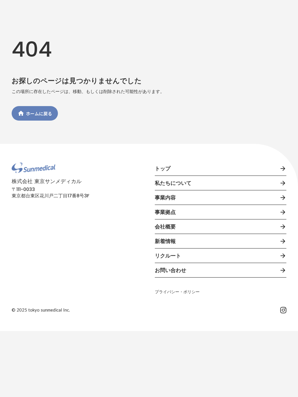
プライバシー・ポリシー (177, 292)
